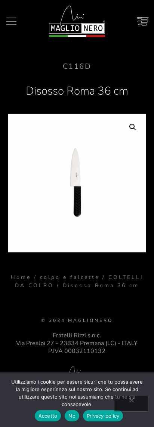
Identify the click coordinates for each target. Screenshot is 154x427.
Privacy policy (103, 416)
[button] (132, 127)
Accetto (48, 416)
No (72, 416)
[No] (131, 404)
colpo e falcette (69, 277)
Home (21, 277)
